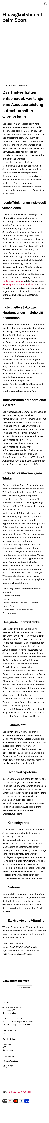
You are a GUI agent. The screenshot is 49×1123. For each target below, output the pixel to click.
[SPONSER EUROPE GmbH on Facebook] (3, 1067)
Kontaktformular (9, 1030)
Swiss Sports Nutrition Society (17, 284)
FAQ (4, 1033)
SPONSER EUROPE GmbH (20, 1092)
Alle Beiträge (24, 987)
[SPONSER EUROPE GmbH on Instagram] (7, 1067)
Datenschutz (7, 1050)
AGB (4, 1047)
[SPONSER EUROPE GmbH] (24, 3)
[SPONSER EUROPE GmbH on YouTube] (11, 1067)
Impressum (7, 1044)
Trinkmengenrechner (12, 280)
